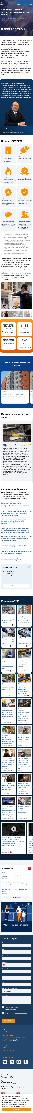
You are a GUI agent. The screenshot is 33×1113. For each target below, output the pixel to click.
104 (11, 1076)
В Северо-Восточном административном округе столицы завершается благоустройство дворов (16, 883)
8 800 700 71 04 (22, 4)
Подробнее (24, 1106)
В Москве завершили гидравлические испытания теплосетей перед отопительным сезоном (15, 874)
